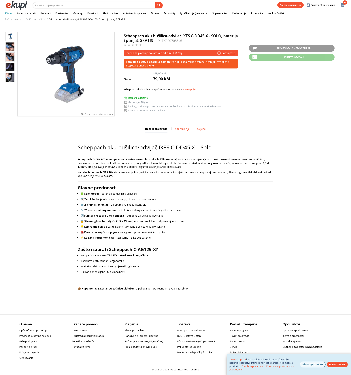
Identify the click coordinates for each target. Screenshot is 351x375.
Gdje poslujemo (28, 341)
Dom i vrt (92, 13)
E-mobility (169, 13)
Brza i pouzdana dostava (191, 330)
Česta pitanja (79, 330)
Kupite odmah (294, 57)
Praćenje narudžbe (290, 5)
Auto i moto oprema (134, 13)
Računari (45, 13)
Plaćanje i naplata (134, 330)
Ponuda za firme (81, 346)
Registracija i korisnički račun (88, 335)
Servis (233, 346)
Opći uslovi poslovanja (295, 330)
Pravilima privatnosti (252, 366)
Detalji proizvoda (156, 130)
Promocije (257, 13)
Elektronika (62, 13)
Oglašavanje (26, 357)
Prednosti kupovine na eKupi (35, 335)
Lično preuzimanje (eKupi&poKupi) (196, 341)
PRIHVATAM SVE (337, 364)
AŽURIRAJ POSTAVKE (312, 364)
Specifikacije (182, 129)
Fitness (155, 13)
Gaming (78, 13)
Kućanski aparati (26, 13)
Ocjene (201, 129)
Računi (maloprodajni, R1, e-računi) (144, 341)
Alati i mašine (110, 13)
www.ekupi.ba (238, 359)
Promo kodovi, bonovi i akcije (141, 346)
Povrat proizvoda (239, 335)
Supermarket (220, 13)
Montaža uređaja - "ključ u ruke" (195, 352)
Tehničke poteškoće (83, 341)
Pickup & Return (239, 352)
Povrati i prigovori (239, 330)
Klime (8, 13)
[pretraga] (159, 5)
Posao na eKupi (28, 346)
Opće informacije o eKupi (33, 330)
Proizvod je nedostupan (294, 48)
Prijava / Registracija (323, 5)
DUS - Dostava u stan (189, 335)
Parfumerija (239, 13)
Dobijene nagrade (29, 352)
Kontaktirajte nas (292, 341)
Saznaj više (189, 89)
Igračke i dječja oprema (193, 13)
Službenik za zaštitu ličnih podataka (302, 346)
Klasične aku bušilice (35, 19)
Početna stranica (13, 19)
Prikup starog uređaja (189, 346)
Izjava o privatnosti (293, 335)
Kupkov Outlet (276, 13)
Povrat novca (237, 341)
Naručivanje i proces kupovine (141, 335)
